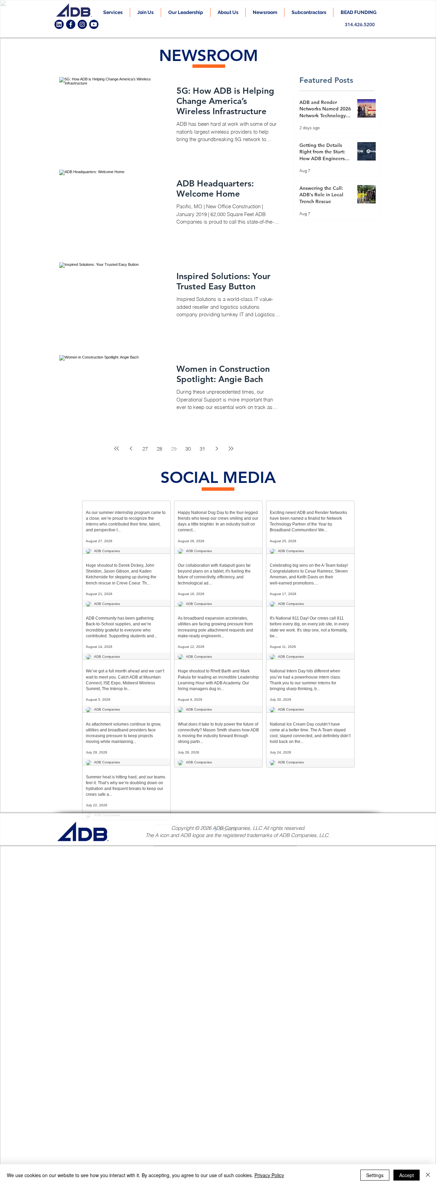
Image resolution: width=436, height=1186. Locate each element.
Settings (375, 1175)
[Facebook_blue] (70, 24)
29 (173, 448)
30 (188, 448)
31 (202, 448)
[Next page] (217, 448)
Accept (406, 1175)
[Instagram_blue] (82, 24)
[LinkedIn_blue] (59, 24)
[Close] (428, 1175)
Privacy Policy (269, 1175)
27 (145, 448)
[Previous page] (131, 448)
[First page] (116, 448)
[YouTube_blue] (93, 24)
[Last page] (231, 448)
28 (159, 448)
